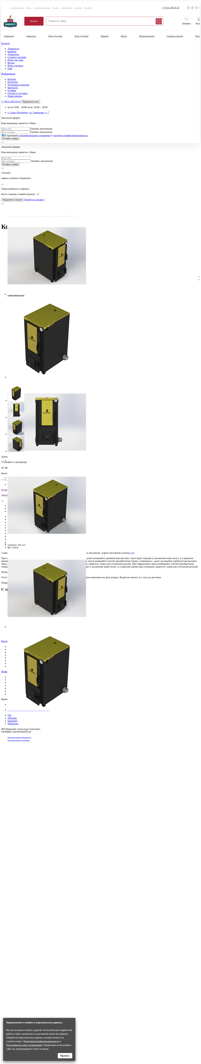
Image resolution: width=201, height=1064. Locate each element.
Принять (65, 1055)
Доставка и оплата (17, 8)
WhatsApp (13, 723)
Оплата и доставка (17, 93)
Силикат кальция (175, 36)
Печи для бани (81, 36)
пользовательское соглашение (35, 135)
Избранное (186, 23)
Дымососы (31, 36)
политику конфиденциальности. (70, 135)
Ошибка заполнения (41, 128)
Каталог (34, 21)
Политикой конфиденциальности (41, 1041)
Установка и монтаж (42, 8)
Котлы (124, 36)
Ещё (10, 68)
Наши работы (66, 8)
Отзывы (55, 8)
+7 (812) (170, 8)
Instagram (12, 721)
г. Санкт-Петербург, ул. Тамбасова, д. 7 (28, 112)
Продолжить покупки (12, 200)
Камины (105, 36)
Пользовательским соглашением (24, 1045)
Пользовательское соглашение (19, 740)
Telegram (12, 718)
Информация (8, 73)
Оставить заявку (10, 138)
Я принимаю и (46, 135)
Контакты (88, 8)
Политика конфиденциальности (19, 737)
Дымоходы (9, 36)
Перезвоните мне (30, 102)
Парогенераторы (146, 36)
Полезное (78, 8)
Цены (29, 8)
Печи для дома (55, 36)
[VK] (196, 7)
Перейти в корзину (34, 199)
